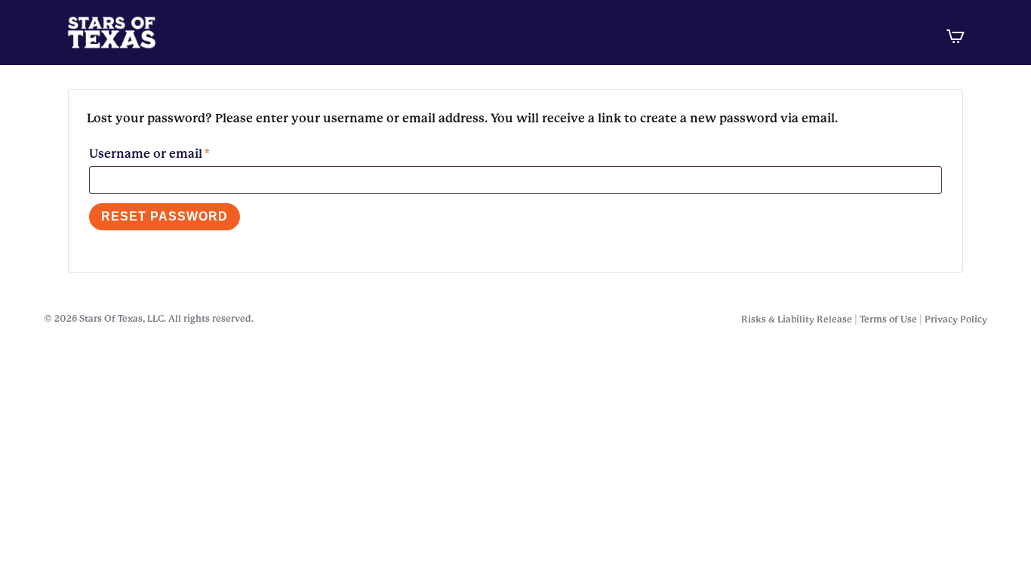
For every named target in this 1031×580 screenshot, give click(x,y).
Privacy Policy (956, 319)
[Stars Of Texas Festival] (484, 32)
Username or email (176, 153)
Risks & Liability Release (796, 319)
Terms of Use (888, 319)
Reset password (164, 216)
